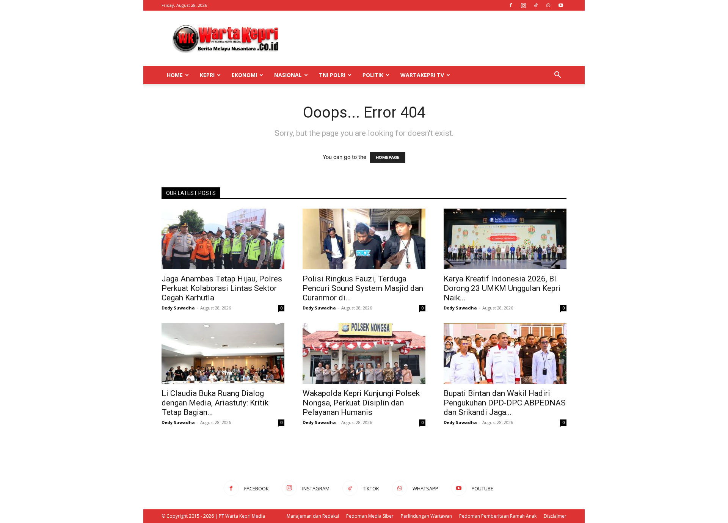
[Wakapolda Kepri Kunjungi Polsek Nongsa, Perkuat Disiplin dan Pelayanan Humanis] (364, 353)
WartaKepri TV (422, 75)
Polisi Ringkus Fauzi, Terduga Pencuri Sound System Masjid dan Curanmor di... (363, 288)
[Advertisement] (428, 38)
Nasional (288, 75)
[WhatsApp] (548, 5)
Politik (372, 75)
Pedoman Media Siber (370, 516)
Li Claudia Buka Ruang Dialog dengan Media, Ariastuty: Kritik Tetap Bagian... (215, 403)
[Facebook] (510, 5)
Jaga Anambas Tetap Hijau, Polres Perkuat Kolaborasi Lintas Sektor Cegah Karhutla (222, 288)
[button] (557, 75)
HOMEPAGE (388, 157)
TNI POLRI (332, 75)
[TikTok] (535, 5)
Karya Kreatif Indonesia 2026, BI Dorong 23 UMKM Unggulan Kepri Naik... (502, 288)
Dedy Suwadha (178, 308)
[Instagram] (523, 5)
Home (175, 75)
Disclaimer (555, 516)
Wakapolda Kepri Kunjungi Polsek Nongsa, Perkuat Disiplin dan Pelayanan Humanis (361, 403)
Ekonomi (244, 75)
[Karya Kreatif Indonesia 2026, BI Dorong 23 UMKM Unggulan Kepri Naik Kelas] (505, 239)
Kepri (207, 75)
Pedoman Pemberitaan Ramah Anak (498, 516)
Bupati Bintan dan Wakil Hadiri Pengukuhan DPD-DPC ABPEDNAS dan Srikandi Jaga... (505, 403)
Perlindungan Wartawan (426, 516)
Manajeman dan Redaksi (313, 516)
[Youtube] (560, 5)
